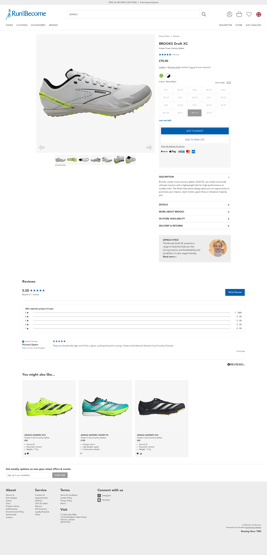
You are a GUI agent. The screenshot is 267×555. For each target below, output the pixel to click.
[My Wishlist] (249, 14)
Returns (38, 506)
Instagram (106, 495)
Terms (65, 490)
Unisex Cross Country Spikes (171, 48)
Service (41, 490)
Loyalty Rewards (42, 512)
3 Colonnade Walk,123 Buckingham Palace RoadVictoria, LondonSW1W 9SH (73, 518)
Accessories (38, 25)
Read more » (169, 256)
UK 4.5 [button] (209, 90)
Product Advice (12, 506)
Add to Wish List (195, 139)
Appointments (41, 498)
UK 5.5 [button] (166, 98)
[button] (195, 54)
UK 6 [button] (180, 98)
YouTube (106, 500)
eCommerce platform (253, 527)
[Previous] (41, 148)
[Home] (26, 14)
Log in (192, 67)
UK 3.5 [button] (180, 90)
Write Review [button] (235, 292)
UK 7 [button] (209, 98)
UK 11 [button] (180, 113)
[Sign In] (229, 14)
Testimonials (11, 514)
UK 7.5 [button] (223, 98)
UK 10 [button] (223, 105)
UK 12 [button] (209, 113)
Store (238, 25)
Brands (53, 25)
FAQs (37, 514)
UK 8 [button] (166, 105)
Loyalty (162, 67)
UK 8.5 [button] (180, 105)
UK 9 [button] (194, 105)
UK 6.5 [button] (194, 98)
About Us (10, 495)
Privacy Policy (66, 501)
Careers (9, 517)
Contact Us (40, 495)
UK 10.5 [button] (166, 113)
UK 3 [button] (166, 90)
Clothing (22, 25)
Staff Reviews (11, 509)
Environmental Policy (15, 512)
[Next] (149, 148)
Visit (63, 509)
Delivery (38, 501)
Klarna (63, 503)
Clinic (8, 503)
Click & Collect (41, 503)
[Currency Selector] (258, 14)
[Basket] (239, 14)
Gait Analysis (253, 25)
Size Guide (220, 82)
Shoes (9, 25)
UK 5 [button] (223, 90)
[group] (36, 290)
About (11, 490)
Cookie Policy (66, 498)
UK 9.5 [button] (209, 105)
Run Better (225, 25)
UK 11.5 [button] (194, 113)
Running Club (174, 67)
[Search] (204, 14)
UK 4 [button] (194, 90)
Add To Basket (194, 131)
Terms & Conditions (68, 495)
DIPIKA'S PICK (171, 240)
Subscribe (60, 475)
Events (9, 501)
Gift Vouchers (41, 509)
